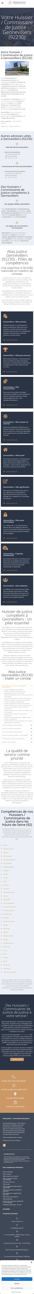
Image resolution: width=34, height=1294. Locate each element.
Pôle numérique (8, 1172)
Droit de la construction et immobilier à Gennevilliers (14, 686)
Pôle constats (7, 1174)
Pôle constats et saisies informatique (10, 1179)
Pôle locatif (6, 1184)
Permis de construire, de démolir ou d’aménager (13, 1201)
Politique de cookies (16, 1292)
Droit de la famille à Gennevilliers (12, 732)
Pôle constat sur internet (10, 1176)
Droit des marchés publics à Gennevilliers (15, 735)
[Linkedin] (4, 1145)
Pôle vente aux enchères (10, 1197)
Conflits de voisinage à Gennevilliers (13, 739)
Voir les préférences (17, 1288)
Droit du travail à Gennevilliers (11, 728)
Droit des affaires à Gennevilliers (12, 725)
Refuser (17, 1283)
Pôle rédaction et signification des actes (12, 1193)
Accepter (17, 1279)
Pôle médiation (7, 1199)
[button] (31, 1262)
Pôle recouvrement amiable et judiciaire (12, 1190)
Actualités (6, 1209)
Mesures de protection (9, 742)
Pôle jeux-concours (9, 1182)
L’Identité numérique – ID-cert (12, 1205)
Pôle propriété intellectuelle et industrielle (12, 1187)
